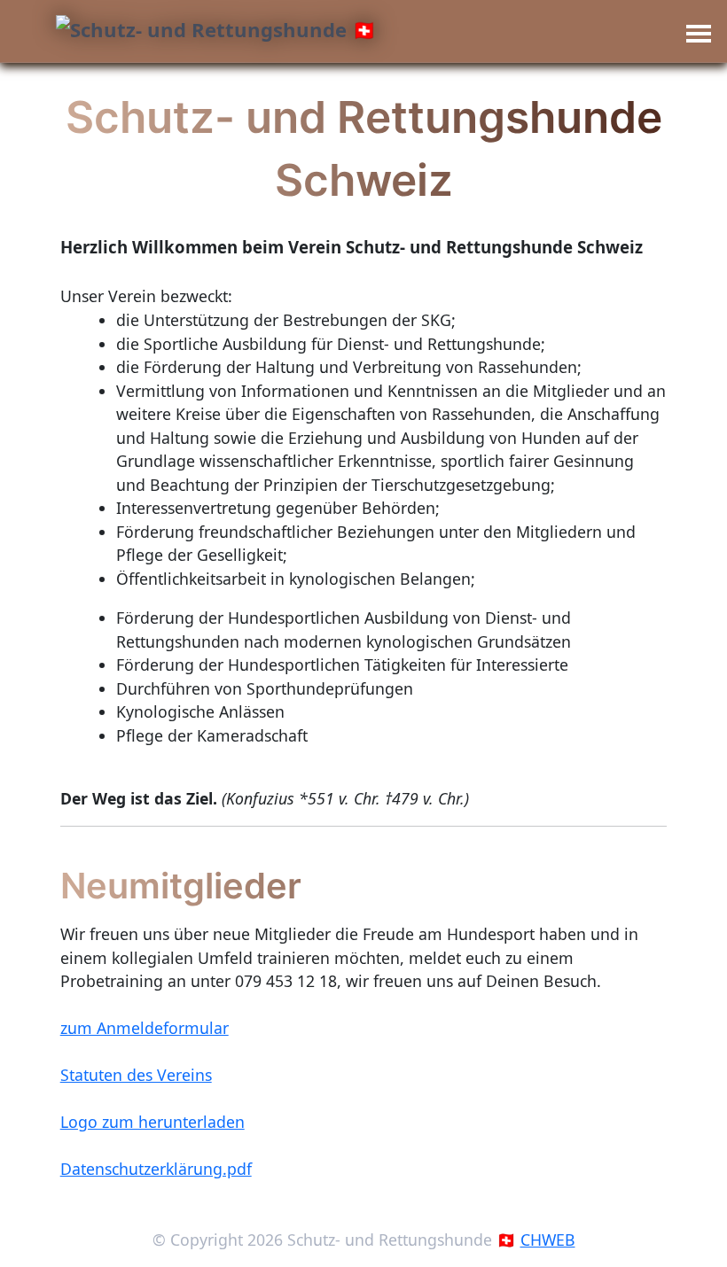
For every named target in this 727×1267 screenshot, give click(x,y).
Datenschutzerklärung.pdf (156, 1168)
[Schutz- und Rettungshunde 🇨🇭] (216, 30)
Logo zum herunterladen (152, 1121)
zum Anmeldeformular (144, 1027)
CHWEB (547, 1239)
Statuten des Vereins (136, 1074)
